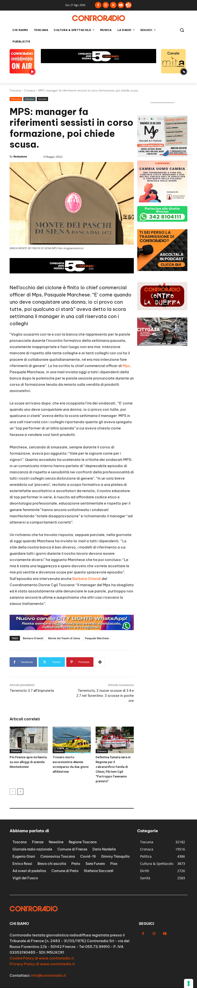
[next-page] (20, 792)
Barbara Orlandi (86, 578)
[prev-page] (13, 792)
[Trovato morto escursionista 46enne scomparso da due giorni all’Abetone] (72, 740)
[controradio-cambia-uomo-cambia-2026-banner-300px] (162, 269)
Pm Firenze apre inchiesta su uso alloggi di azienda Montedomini (28, 762)
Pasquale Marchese (97, 638)
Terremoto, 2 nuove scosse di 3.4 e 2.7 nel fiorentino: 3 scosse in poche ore (105, 695)
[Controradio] (98, 18)
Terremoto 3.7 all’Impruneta (32, 690)
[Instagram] (106, 5)
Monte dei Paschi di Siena (64, 638)
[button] (181, 30)
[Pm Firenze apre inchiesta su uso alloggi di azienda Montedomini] (29, 740)
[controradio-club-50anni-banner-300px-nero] (162, 201)
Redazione (20, 156)
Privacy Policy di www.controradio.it (42, 964)
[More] (100, 662)
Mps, (127, 365)
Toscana (15, 90)
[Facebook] (98, 5)
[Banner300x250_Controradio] (162, 155)
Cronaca (29, 90)
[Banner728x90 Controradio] (72, 272)
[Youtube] (121, 5)
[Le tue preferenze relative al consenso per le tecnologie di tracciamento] (188, 983)
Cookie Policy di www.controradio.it (42, 958)
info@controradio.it (48, 975)
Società (42, 99)
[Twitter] (113, 5)
